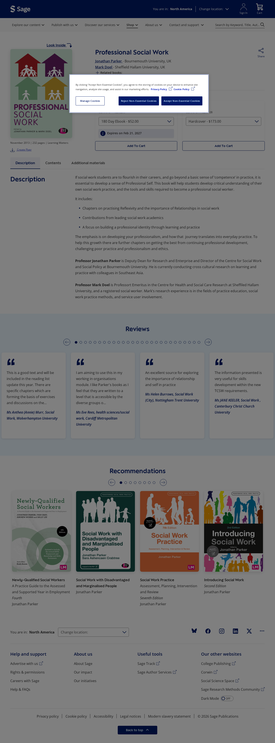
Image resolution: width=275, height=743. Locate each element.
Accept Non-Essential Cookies (182, 100)
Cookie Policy (182, 89)
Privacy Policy (159, 89)
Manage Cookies (90, 100)
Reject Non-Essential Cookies (139, 100)
